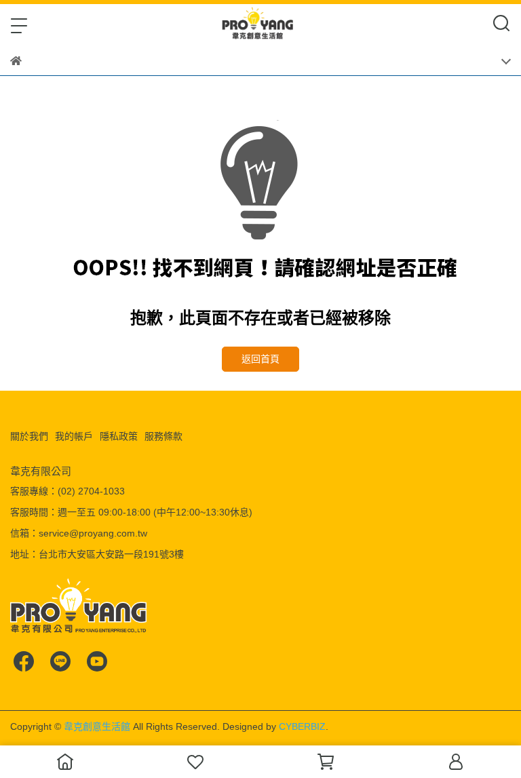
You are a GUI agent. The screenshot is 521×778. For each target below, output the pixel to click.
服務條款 (163, 436)
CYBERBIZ (302, 726)
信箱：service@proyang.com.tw (78, 533)
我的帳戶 (74, 436)
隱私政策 (119, 436)
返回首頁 (260, 358)
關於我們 (29, 436)
